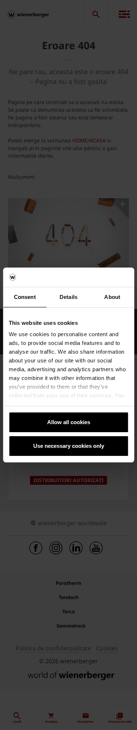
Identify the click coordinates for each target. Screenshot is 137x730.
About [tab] (112, 297)
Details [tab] (68, 297)
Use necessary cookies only (68, 446)
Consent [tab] (25, 297)
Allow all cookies (68, 422)
